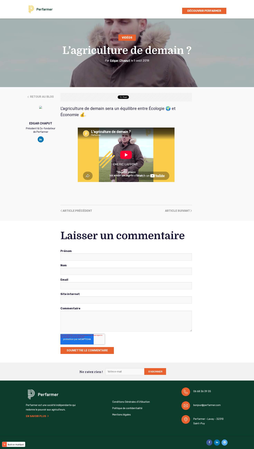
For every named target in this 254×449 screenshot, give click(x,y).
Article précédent (77, 210)
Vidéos (127, 37)
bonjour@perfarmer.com (207, 405)
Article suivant (177, 210)
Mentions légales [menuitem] (121, 414)
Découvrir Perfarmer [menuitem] (204, 10)
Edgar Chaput (120, 60)
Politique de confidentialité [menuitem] (127, 408)
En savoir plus (36, 416)
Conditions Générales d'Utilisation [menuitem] (131, 401)
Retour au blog (41, 96)
